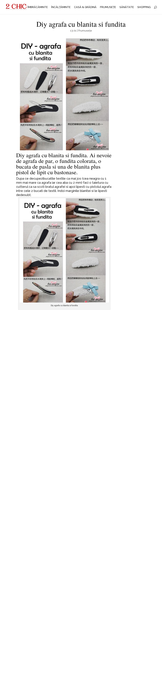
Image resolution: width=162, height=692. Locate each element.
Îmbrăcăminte (38, 7)
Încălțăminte (61, 7)
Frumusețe (108, 7)
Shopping (144, 7)
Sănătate (126, 7)
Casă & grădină (85, 7)
